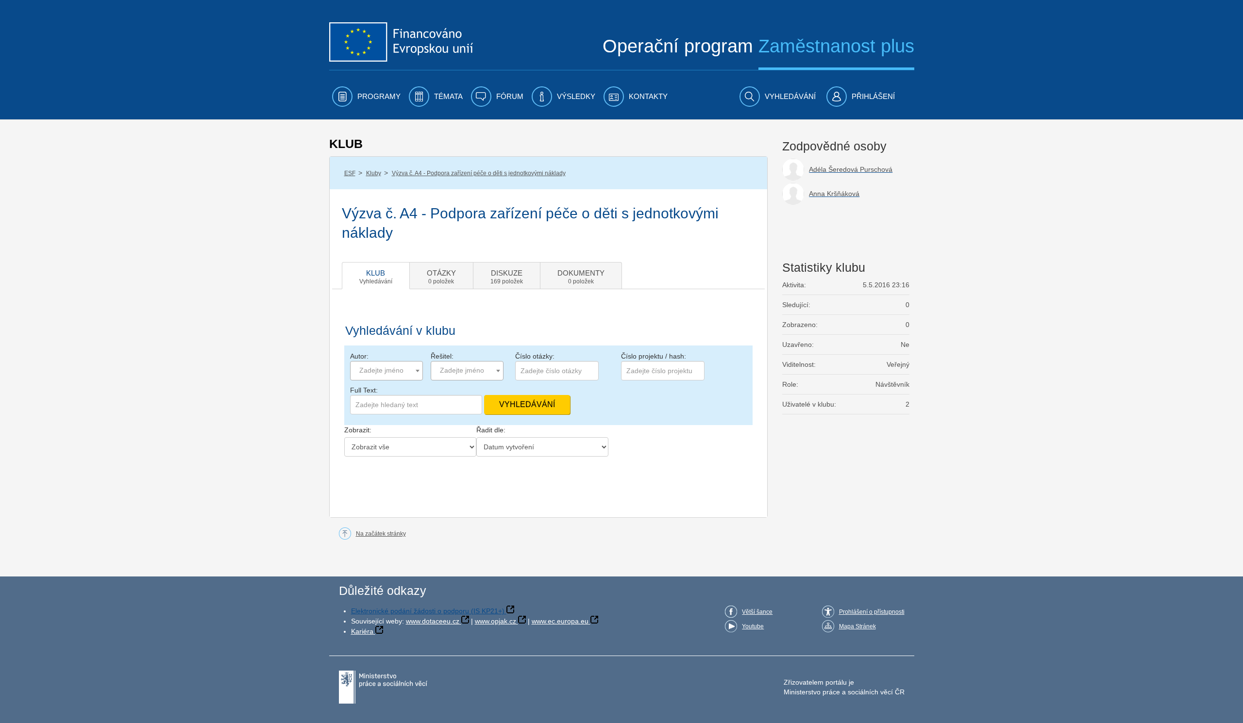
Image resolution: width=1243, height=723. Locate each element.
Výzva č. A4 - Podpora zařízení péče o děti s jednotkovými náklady (479, 173)
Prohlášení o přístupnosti (872, 611)
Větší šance (757, 611)
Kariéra (362, 631)
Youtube (753, 626)
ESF (349, 173)
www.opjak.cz (495, 621)
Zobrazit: (357, 430)
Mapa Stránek (857, 626)
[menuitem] (366, 96)
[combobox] (386, 370)
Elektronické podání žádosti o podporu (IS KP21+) (427, 611)
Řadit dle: (490, 430)
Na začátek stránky (381, 533)
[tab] (376, 275)
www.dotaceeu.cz (432, 621)
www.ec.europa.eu (560, 621)
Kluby (373, 173)
